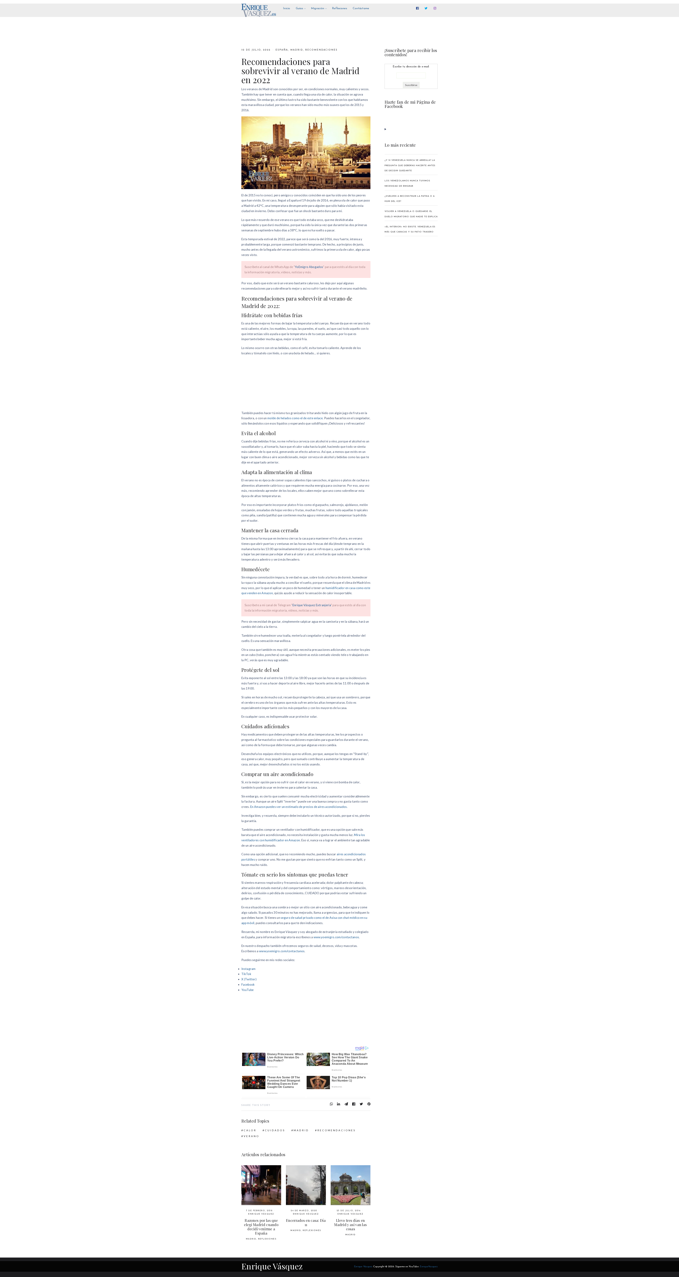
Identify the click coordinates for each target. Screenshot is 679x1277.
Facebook (248, 984)
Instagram (248, 969)
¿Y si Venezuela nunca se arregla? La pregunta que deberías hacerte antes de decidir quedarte (410, 165)
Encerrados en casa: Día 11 (306, 1222)
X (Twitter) (249, 979)
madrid (301, 1130)
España (281, 50)
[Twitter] (427, 8)
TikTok (246, 974)
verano (251, 1136)
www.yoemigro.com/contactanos (336, 937)
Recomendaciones (321, 50)
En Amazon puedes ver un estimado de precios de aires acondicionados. (299, 807)
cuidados (275, 1130)
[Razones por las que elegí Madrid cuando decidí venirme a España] (261, 1185)
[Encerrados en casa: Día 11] (306, 1185)
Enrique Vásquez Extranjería (311, 605)
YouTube (247, 990)
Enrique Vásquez (261, 1214)
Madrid (296, 50)
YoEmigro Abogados (309, 267)
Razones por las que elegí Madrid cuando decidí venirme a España (261, 1226)
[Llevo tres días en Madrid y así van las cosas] (350, 1185)
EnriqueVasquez (429, 1266)
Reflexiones (267, 1239)
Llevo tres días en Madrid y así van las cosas (350, 1224)
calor (250, 1130)
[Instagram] (436, 8)
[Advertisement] (305, 384)
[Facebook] (418, 8)
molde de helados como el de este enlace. (295, 418)
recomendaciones (336, 1130)
